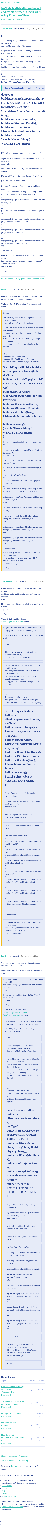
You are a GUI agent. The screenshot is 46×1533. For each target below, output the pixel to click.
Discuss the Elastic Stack (10, 2)
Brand (4, 1494)
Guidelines (23, 1456)
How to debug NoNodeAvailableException (13, 1437)
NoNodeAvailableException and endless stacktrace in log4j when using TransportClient (21, 12)
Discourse (15, 1466)
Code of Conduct (9, 1497)
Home (3, 1456)
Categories (13, 1456)
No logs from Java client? (12, 1413)
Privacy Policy (22, 1460)
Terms (4, 1488)
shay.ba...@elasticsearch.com (12, 622)
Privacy (5, 1491)
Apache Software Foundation (11, 1507)
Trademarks (7, 1486)
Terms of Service (7, 1460)
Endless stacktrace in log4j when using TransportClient (22, 279)
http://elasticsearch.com (13, 1015)
